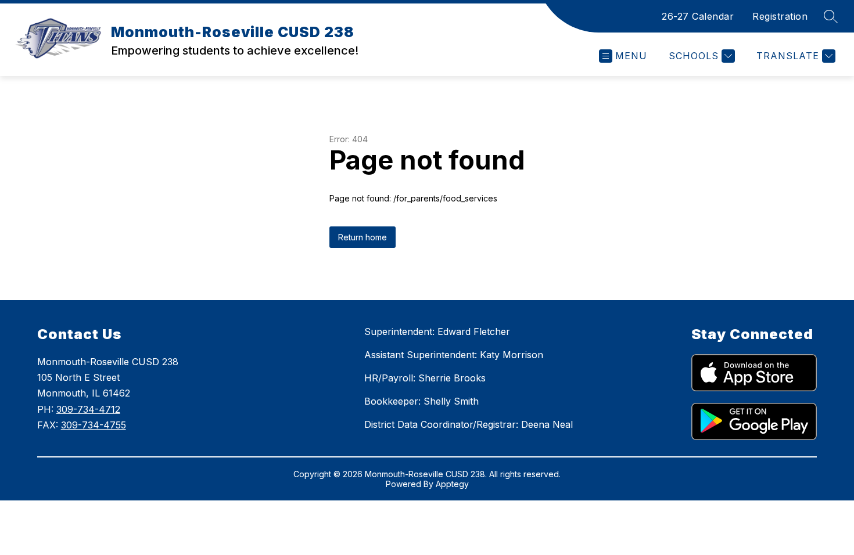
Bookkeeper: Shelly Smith (421, 401)
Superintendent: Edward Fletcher (437, 331)
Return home (362, 237)
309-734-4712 (88, 409)
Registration (780, 16)
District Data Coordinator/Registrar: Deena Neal (468, 424)
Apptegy (452, 484)
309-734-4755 (93, 425)
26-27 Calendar (698, 16)
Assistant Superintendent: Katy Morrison (453, 355)
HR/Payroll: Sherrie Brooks (425, 378)
